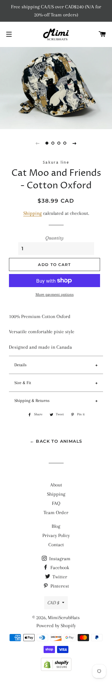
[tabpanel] (56, 87)
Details (20, 364)
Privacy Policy (56, 535)
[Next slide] (74, 143)
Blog (56, 526)
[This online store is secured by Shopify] (56, 669)
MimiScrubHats (64, 617)
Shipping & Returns (32, 400)
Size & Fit (22, 382)
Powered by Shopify (56, 625)
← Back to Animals (56, 441)
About (56, 485)
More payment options (55, 294)
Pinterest (59, 586)
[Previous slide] (37, 143)
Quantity (54, 238)
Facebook (59, 567)
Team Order (56, 512)
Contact (56, 544)
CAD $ (53, 602)
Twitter (59, 577)
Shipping (32, 213)
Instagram (59, 558)
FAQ (56, 503)
